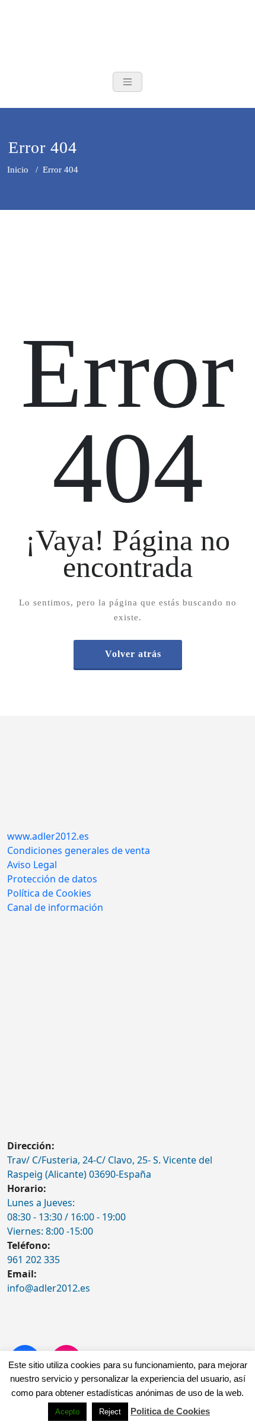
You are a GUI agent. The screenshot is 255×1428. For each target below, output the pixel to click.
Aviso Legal (32, 864)
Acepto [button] (67, 1411)
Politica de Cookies (170, 1411)
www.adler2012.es (48, 836)
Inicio (17, 169)
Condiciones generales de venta (78, 850)
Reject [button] (110, 1411)
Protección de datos (52, 878)
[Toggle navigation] (127, 82)
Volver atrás (133, 654)
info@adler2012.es (48, 1288)
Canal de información (55, 907)
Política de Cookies (49, 893)
